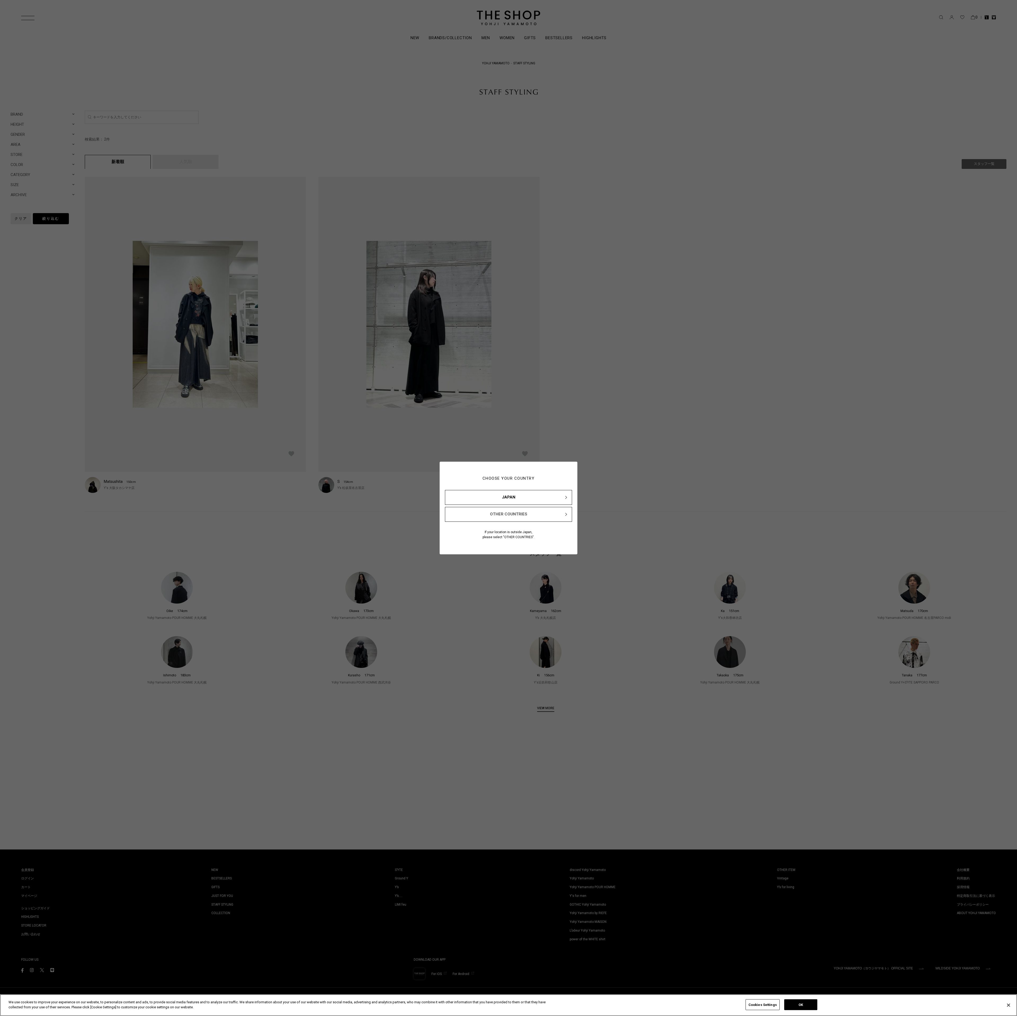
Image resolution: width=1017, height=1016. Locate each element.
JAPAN (508, 497)
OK (801, 1005)
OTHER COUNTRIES (508, 514)
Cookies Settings (762, 1005)
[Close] (1008, 1005)
